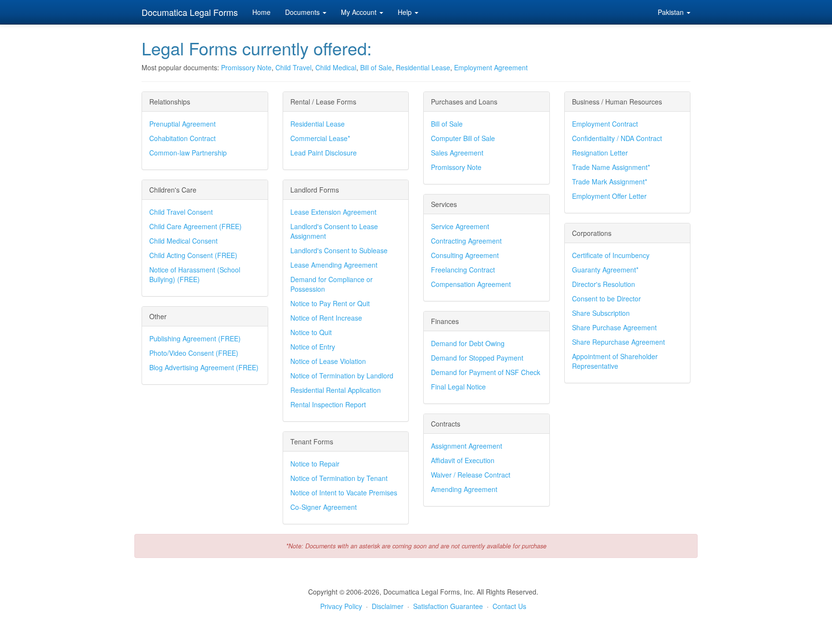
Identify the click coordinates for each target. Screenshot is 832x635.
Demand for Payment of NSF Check (485, 372)
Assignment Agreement (466, 446)
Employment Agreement (491, 67)
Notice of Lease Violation (328, 361)
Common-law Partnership (188, 152)
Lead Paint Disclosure (323, 152)
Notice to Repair (314, 463)
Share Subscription (601, 313)
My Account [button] (359, 12)
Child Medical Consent (183, 241)
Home (261, 12)
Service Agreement (460, 226)
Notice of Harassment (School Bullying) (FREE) (194, 274)
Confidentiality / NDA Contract (617, 138)
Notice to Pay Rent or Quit (330, 303)
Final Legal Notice (458, 386)
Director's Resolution (603, 284)
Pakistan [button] (672, 12)
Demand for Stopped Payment (477, 358)
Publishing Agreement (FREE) (195, 338)
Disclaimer (387, 606)
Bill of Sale (376, 67)
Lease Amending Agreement (333, 265)
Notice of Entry (312, 346)
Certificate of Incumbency (611, 255)
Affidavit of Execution (462, 460)
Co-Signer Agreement (323, 507)
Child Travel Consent (181, 212)
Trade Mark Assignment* (609, 181)
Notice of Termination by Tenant (339, 478)
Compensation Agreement (471, 284)
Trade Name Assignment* (611, 167)
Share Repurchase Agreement (618, 342)
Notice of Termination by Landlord (341, 375)
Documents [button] (303, 12)
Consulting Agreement (465, 255)
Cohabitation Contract (182, 138)
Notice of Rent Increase (326, 318)
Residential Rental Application (335, 390)
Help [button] (406, 12)
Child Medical (335, 67)
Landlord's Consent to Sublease (339, 250)
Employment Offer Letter (609, 196)
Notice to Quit (311, 332)
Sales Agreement (457, 152)
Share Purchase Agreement (614, 327)
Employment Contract (605, 124)
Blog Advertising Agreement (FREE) (204, 367)
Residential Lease (423, 67)
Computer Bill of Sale (463, 138)
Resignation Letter (600, 152)
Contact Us (509, 606)
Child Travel (293, 67)
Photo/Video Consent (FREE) (193, 353)
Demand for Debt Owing (468, 343)
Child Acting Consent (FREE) (193, 255)
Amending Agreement (464, 489)
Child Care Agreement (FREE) (195, 226)
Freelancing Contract (463, 269)
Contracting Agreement (466, 241)
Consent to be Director (606, 298)
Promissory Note (246, 67)
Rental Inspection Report (328, 404)
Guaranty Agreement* (605, 269)
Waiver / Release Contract (470, 474)
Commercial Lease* (320, 138)
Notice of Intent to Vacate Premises (343, 492)
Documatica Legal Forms (190, 12)
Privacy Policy (341, 606)
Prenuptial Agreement (182, 124)
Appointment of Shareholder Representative (615, 361)
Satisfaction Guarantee (448, 606)
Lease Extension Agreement (333, 212)
